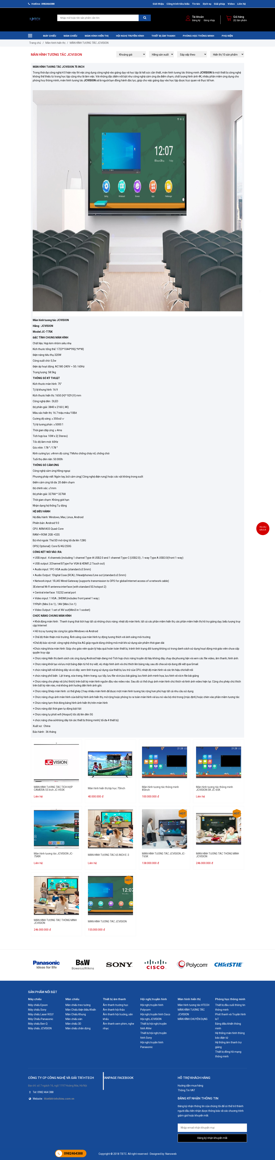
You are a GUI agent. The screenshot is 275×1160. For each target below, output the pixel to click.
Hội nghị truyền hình (130, 35)
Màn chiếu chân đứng (78, 1028)
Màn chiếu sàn (73, 1019)
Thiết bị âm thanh (163, 35)
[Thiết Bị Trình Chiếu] (35, 19)
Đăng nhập (209, 20)
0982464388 (73, 1153)
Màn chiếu (70, 35)
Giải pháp (219, 3)
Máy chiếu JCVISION (40, 1028)
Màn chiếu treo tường (78, 1005)
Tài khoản (198, 16)
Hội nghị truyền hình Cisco (155, 1014)
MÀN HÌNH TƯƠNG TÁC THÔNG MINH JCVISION (217, 855)
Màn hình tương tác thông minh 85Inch (160, 788)
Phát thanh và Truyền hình (230, 1014)
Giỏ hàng (238, 16)
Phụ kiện (227, 35)
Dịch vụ (207, 3)
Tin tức (196, 3)
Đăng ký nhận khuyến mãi (212, 1137)
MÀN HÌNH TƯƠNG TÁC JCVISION (89, 42)
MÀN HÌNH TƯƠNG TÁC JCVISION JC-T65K (163, 855)
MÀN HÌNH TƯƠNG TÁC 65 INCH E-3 (108, 855)
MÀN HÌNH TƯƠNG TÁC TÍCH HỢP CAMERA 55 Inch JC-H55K (53, 788)
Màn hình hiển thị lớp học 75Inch (106, 788)
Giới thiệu (158, 3)
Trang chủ (35, 42)
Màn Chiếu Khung (75, 1014)
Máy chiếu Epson (38, 1005)
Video (231, 3)
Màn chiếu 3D (73, 1023)
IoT (217, 1019)
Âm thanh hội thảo (114, 1009)
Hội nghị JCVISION (150, 1019)
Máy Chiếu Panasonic (40, 1019)
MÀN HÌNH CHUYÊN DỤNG (192, 1019)
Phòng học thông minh (198, 35)
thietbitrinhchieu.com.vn (59, 1098)
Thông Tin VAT (186, 1090)
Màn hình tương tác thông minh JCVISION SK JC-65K (214, 788)
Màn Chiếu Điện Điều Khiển (80, 1009)
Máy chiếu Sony (37, 1009)
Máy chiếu (49, 35)
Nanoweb (171, 1153)
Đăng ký (196, 20)
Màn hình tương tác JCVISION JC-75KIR (53, 855)
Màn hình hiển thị (97, 35)
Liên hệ (241, 3)
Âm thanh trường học (115, 1005)
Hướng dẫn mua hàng (190, 1085)
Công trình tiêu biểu (178, 3)
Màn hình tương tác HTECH (193, 1005)
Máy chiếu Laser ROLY (41, 1014)
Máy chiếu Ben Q (38, 1023)
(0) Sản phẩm (240, 20)
